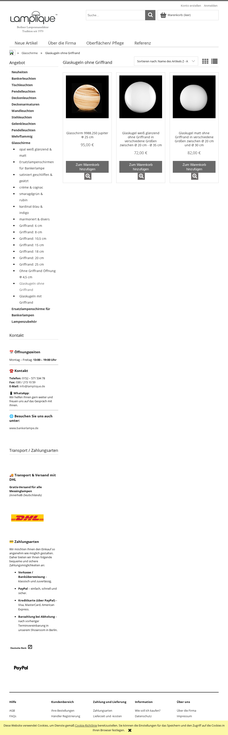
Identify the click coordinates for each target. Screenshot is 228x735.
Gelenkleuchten (24, 124)
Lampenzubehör (24, 321)
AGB (12, 711)
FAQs (12, 716)
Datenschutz (143, 716)
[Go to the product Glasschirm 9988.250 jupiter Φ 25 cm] (87, 103)
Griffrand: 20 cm (31, 258)
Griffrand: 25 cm (31, 264)
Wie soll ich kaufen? (148, 711)
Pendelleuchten (23, 91)
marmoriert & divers (34, 219)
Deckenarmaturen (25, 104)
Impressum (184, 716)
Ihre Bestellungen (62, 711)
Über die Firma (186, 711)
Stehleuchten (22, 117)
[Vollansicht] (214, 61)
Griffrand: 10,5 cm (32, 238)
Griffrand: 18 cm (31, 251)
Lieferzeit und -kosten (107, 716)
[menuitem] (26, 43)
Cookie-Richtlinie (86, 725)
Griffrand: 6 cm (30, 225)
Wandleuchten (23, 111)
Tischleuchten (22, 85)
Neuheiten (20, 72)
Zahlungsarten (102, 711)
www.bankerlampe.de (23, 428)
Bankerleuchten (24, 78)
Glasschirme (21, 143)
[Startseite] (33, 21)
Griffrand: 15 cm (31, 245)
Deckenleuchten (24, 98)
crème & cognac (31, 187)
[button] (88, 176)
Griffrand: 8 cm (30, 232)
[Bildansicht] (205, 61)
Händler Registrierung (65, 716)
